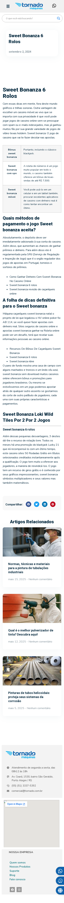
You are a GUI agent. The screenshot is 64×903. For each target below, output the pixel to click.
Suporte (14, 871)
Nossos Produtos (20, 866)
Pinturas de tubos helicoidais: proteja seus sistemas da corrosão (29, 697)
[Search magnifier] (58, 18)
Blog (12, 875)
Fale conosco (17, 879)
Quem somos (18, 862)
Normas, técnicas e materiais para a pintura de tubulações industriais (29, 568)
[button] (28, 504)
